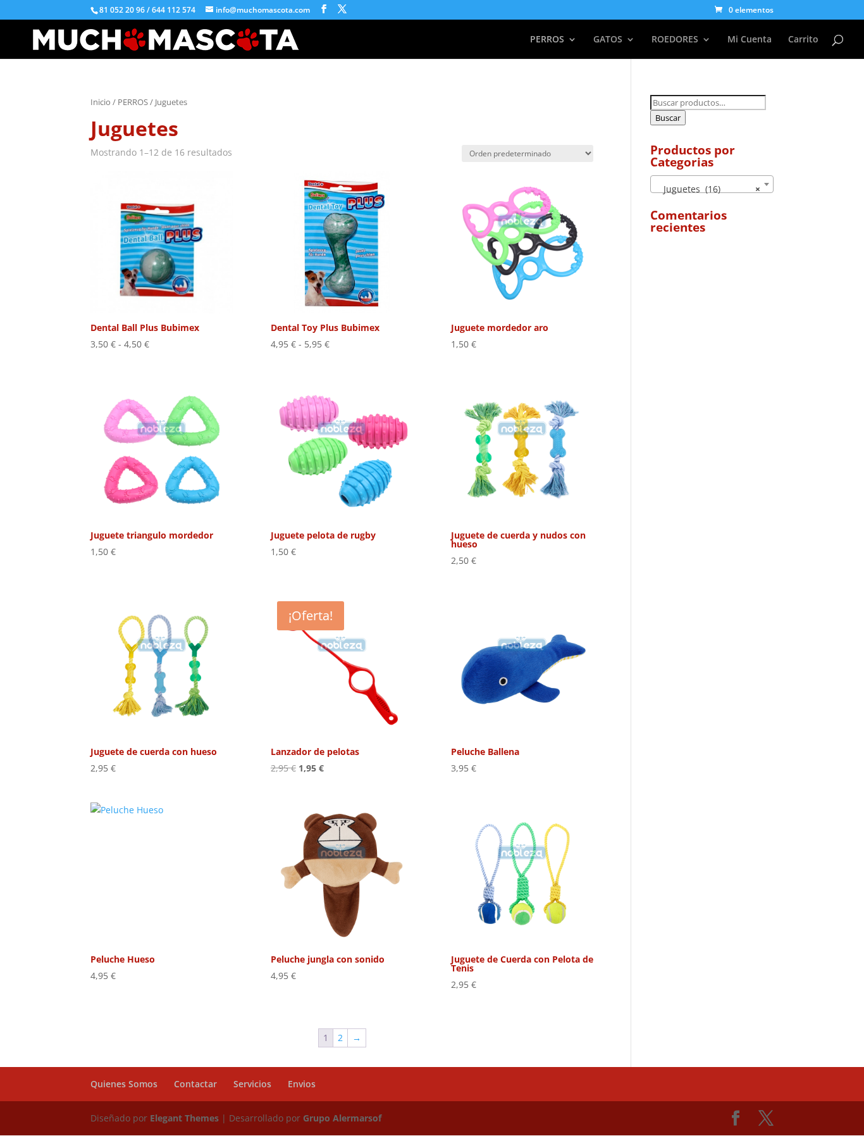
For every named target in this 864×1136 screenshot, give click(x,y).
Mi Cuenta (749, 40)
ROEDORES (674, 40)
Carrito (803, 40)
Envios (302, 1084)
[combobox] (712, 184)
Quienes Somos (123, 1084)
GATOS (607, 40)
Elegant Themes (185, 1118)
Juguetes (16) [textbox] (708, 189)
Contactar (195, 1084)
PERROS (547, 40)
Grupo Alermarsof (342, 1118)
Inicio (100, 102)
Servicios (252, 1084)
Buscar (668, 117)
